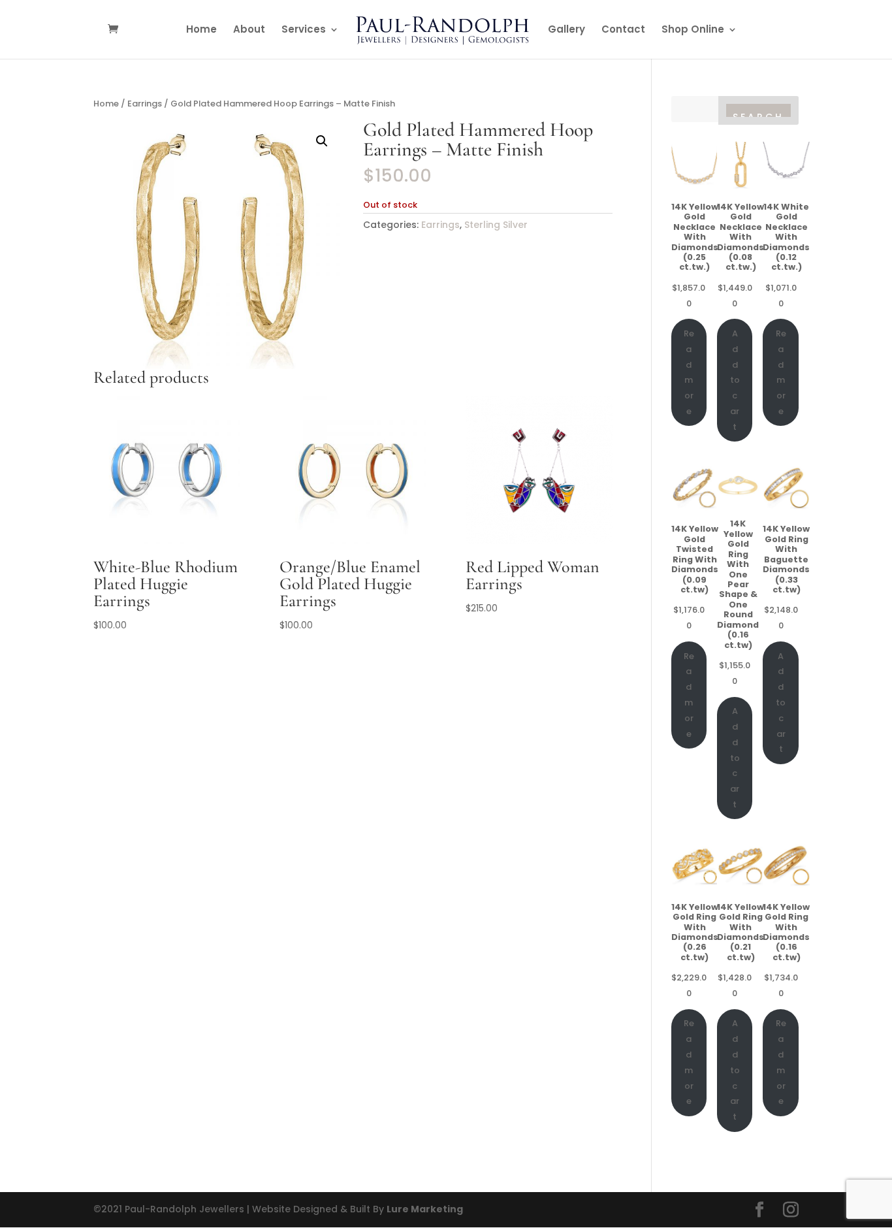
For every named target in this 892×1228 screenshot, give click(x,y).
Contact (623, 30)
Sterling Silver (496, 224)
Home (201, 30)
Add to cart (735, 380)
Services (303, 30)
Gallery (566, 30)
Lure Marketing (425, 1209)
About (249, 30)
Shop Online (692, 30)
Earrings (144, 103)
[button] (322, 141)
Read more (689, 372)
